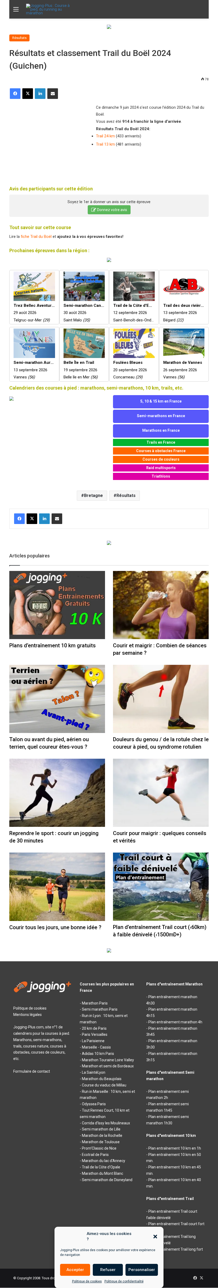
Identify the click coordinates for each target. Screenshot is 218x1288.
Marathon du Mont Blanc (102, 1173)
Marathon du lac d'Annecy (103, 1161)
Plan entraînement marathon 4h (175, 1022)
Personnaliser (141, 1269)
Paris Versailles (94, 1034)
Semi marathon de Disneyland (107, 1180)
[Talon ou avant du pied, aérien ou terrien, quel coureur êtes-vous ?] (57, 699)
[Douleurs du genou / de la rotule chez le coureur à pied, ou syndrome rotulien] (161, 699)
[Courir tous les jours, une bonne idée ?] (57, 887)
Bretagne (93, 495)
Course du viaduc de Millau (104, 1085)
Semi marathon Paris (100, 1009)
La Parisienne (93, 1041)
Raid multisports (161, 468)
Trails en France (160, 442)
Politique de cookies (87, 1281)
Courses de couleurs (160, 459)
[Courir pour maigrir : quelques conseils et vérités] (161, 793)
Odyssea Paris (94, 1104)
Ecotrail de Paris (95, 1154)
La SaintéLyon (93, 1072)
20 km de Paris (94, 1028)
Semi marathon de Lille (101, 1129)
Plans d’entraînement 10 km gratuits (52, 645)
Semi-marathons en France (161, 416)
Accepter (75, 1269)
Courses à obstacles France (161, 451)
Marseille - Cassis (96, 1047)
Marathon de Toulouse (101, 1142)
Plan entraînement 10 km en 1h (174, 1148)
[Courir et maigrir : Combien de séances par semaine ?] (161, 605)
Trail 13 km (105, 144)
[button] (155, 1236)
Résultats (19, 38)
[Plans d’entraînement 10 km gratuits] (57, 605)
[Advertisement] (49, 139)
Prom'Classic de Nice (99, 1148)
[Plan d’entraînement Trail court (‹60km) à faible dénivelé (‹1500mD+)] (161, 887)
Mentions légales (27, 1014)
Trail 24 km (105, 136)
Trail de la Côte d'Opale (101, 1167)
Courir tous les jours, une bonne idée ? (55, 927)
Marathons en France (161, 430)
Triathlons (161, 476)
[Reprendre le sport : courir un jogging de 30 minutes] (57, 793)
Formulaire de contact (31, 1071)
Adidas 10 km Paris (98, 1053)
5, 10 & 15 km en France (161, 401)
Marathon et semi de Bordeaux (108, 1066)
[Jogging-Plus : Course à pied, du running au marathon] (51, 9)
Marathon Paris (95, 1003)
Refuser (108, 1269)
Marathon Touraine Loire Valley (108, 1060)
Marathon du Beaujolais (101, 1079)
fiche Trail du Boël (36, 236)
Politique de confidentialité (124, 1281)
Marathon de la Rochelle (102, 1135)
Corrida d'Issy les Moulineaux (106, 1123)
